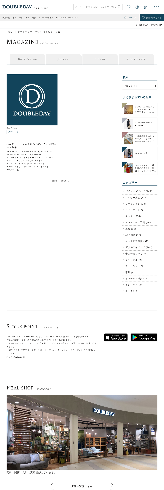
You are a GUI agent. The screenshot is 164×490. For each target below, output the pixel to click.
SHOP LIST (133, 17)
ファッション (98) (135, 203)
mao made (13, 154)
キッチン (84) (133, 216)
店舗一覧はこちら (82, 486)
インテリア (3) (133, 284)
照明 (27, 17)
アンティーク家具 (46, 17)
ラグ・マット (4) (134, 210)
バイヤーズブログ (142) (138, 191)
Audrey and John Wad (19, 151)
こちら (18, 356)
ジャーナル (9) (133, 259)
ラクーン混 (13, 169)
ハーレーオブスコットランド (22, 166)
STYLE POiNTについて (147, 25)
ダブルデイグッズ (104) (138, 247)
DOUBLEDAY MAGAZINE (67, 17)
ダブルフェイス (35, 160)
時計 (34, 17)
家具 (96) (130, 228)
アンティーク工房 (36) (138, 222)
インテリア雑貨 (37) (136, 241)
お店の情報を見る (154, 17)
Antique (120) (134, 234)
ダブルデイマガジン (28, 31)
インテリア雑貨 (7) (136, 278)
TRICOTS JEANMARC (32, 154)
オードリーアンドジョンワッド (38, 157)
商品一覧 (6, 17)
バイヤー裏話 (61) (135, 197)
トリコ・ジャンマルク (18, 163)
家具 (14, 17)
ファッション (14, 131)
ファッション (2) (134, 266)
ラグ (21, 17)
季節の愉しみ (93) (135, 253)
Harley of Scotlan (43, 151)
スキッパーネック (16, 160)
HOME (10, 31)
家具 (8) (129, 272)
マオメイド (43, 166)
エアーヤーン (14, 157)
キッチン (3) (132, 290)
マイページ (157, 6)
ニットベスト (38, 163)
